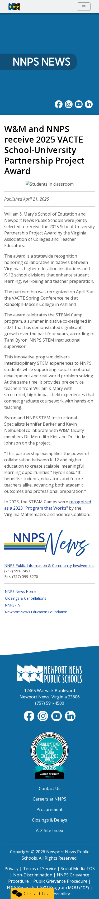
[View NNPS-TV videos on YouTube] (57, 715)
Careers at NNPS (49, 799)
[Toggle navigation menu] (84, 6)
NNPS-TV (12, 605)
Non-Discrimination (32, 875)
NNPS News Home (20, 591)
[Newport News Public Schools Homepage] (50, 673)
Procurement (49, 809)
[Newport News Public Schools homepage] (14, 6)
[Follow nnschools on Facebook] (59, 104)
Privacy (11, 868)
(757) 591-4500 (49, 703)
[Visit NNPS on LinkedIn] (89, 104)
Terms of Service (39, 868)
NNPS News (41, 61)
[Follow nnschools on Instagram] (69, 104)
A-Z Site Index (49, 830)
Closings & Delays (49, 820)
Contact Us (49, 788)
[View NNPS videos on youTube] (79, 104)
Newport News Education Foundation (36, 611)
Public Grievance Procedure (60, 881)
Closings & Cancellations (25, 598)
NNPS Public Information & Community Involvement (49, 565)
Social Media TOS (78, 868)
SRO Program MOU (64, 887)
